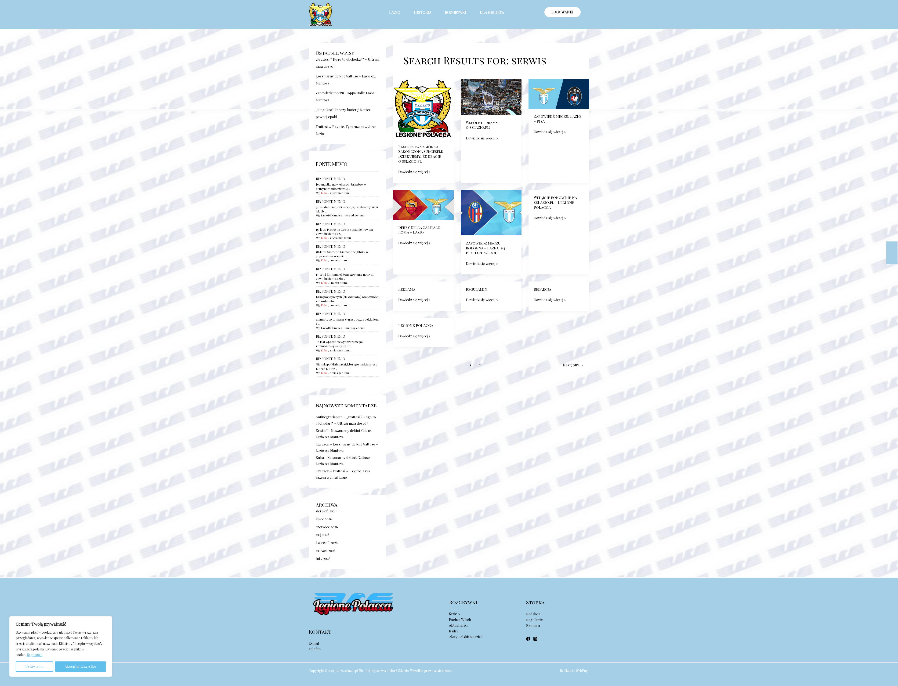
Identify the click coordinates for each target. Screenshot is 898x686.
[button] (398, 12)
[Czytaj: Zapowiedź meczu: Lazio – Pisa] (559, 93)
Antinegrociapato (329, 417)
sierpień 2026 (326, 511)
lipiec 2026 (324, 519)
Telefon (315, 648)
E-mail (314, 643)
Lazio (394, 12)
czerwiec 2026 (327, 527)
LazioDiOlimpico (331, 215)
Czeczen (322, 444)
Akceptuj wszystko (80, 666)
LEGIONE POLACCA (415, 325)
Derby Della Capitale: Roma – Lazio (419, 230)
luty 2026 (323, 558)
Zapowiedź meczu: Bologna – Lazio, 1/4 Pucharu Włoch (485, 248)
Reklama (406, 289)
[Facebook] (528, 639)
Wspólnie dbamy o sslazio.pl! (482, 125)
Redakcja (542, 289)
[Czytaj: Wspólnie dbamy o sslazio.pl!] (491, 96)
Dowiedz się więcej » (414, 171)
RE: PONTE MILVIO (330, 179)
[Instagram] (535, 639)
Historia (422, 12)
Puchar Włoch (460, 619)
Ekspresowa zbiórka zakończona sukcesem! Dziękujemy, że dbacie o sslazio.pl (420, 154)
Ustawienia (34, 666)
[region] (60, 646)
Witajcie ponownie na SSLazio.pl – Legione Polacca (555, 202)
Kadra (453, 631)
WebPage (582, 670)
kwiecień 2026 (327, 542)
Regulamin (34, 655)
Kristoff (322, 430)
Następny (573, 364)
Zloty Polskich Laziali (465, 637)
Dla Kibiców (492, 12)
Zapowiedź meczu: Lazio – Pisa (557, 119)
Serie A (454, 613)
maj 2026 (322, 534)
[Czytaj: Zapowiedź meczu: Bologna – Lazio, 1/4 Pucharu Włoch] (491, 212)
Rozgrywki (455, 12)
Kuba (324, 193)
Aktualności (458, 625)
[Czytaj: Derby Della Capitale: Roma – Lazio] (423, 204)
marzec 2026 (326, 550)
